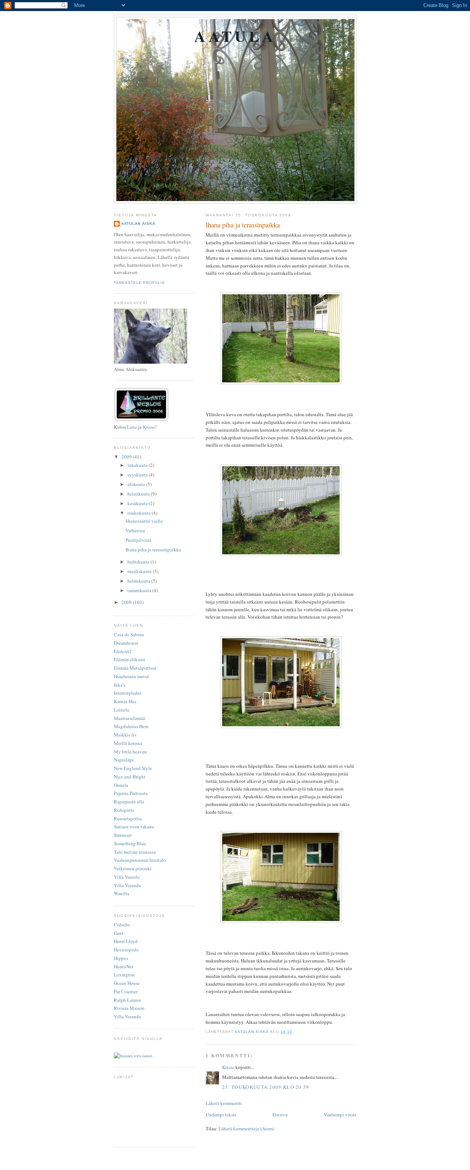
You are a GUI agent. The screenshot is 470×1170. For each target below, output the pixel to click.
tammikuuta (139, 590)
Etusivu (280, 1114)
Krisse (228, 1067)
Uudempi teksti (221, 1114)
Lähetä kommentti (224, 1103)
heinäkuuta (139, 493)
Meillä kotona (128, 743)
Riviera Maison (129, 1008)
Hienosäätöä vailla (144, 521)
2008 (127, 602)
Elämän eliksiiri (129, 659)
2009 (127, 456)
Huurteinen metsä (131, 676)
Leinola (121, 709)
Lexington (124, 974)
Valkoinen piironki (133, 868)
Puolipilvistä (138, 540)
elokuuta (136, 484)
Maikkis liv (125, 734)
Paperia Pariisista (131, 793)
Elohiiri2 (123, 651)
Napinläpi (124, 759)
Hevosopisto (126, 949)
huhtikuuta (139, 561)
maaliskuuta (140, 571)
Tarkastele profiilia (139, 283)
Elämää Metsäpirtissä (135, 668)
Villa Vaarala (127, 877)
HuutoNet (123, 966)
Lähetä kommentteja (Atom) (246, 1128)
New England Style (133, 768)
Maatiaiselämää (129, 718)
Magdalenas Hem (131, 726)
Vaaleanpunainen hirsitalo (140, 860)
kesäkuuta (138, 503)
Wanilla (121, 893)
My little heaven (130, 751)
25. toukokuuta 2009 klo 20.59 (266, 1087)
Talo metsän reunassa (135, 852)
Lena (132, 427)
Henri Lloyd (126, 941)
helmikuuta (139, 580)
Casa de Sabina (129, 634)
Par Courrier (126, 991)
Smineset (123, 835)
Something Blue (130, 843)
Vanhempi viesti (340, 1114)
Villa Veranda (127, 885)
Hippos (121, 958)
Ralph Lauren (127, 1000)
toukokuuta (139, 513)
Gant (118, 933)
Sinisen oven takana (134, 826)
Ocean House (127, 983)
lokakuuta (138, 465)
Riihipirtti (124, 810)
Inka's (119, 684)
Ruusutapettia (128, 818)
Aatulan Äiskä (138, 224)
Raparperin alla (129, 801)
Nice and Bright (129, 776)
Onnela (121, 785)
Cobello (122, 924)
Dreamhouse (126, 643)
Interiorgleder (127, 693)
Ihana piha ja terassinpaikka (153, 549)
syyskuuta (138, 474)
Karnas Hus (125, 701)
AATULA (235, 36)
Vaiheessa (135, 530)
